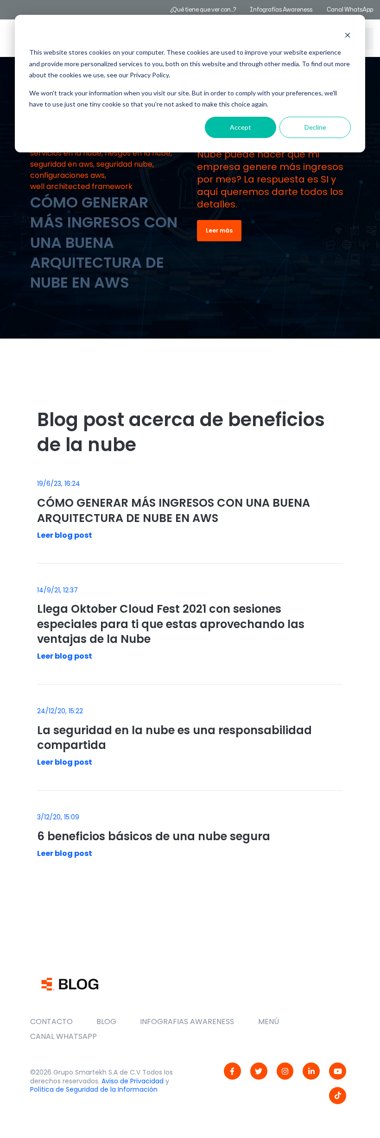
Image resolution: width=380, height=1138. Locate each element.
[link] (232, 1071)
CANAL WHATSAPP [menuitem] (63, 1036)
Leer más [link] (219, 230)
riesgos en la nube (138, 153)
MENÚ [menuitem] (268, 1021)
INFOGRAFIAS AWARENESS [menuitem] (187, 1021)
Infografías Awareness (281, 9)
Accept (240, 127)
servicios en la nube (65, 153)
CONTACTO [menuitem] (51, 1021)
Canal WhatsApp (350, 9)
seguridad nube (124, 164)
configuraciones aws (67, 175)
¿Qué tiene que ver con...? (203, 9)
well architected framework (81, 186)
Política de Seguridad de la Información (94, 1089)
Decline (315, 127)
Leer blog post (64, 535)
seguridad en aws (61, 164)
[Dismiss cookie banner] (347, 35)
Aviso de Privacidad (132, 1081)
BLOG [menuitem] (106, 1021)
